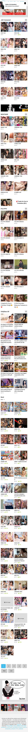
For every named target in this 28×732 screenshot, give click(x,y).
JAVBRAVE (20, 728)
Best (2, 399)
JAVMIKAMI (3, 727)
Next (4, 670)
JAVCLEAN (9, 727)
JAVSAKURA (7, 728)
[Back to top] (25, 728)
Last (11, 670)
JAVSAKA (20, 727)
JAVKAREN (14, 727)
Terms (15, 725)
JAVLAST (19, 724)
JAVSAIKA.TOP (14, 728)
